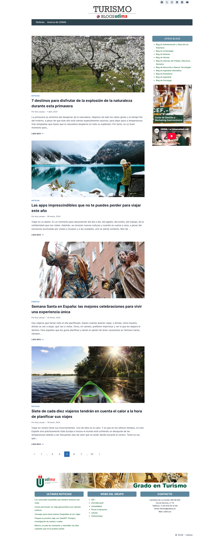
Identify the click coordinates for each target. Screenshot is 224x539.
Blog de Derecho (163, 54)
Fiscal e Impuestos (99, 509)
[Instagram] (172, 2)
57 (92, 454)
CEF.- (93, 500)
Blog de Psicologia (164, 80)
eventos (35, 302)
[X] (167, 2)
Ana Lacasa (40, 112)
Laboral (94, 513)
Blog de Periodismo (164, 74)
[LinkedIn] (177, 2)
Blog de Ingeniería (163, 77)
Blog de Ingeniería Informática (168, 70)
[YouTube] (187, 2)
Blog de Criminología (164, 51)
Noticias (40, 22)
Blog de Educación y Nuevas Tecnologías (173, 67)
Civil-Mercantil (97, 503)
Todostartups (97, 516)
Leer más (38, 134)
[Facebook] (162, 2)
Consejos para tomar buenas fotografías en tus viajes (57, 514)
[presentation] (88, 64)
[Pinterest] (182, 2)
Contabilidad (96, 506)
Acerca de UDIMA (56, 22)
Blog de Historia (162, 57)
